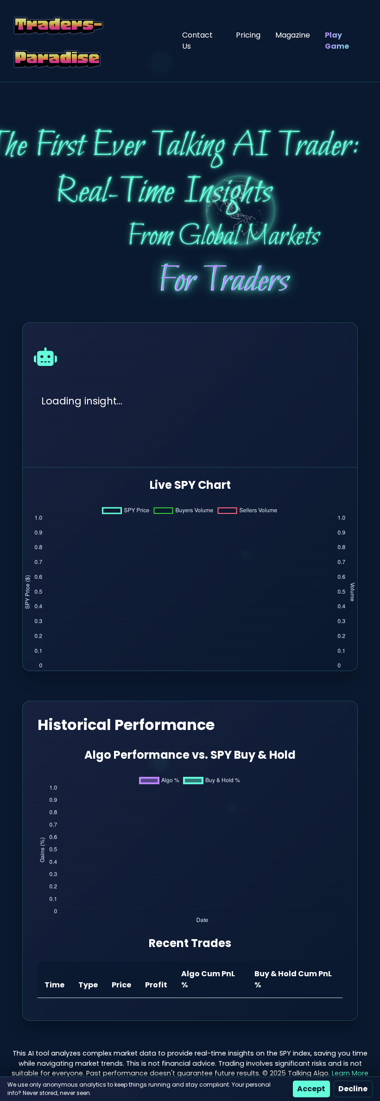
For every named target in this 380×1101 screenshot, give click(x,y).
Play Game (337, 40)
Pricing (248, 35)
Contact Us (197, 40)
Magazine (292, 35)
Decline (352, 1088)
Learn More (350, 1073)
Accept (311, 1088)
